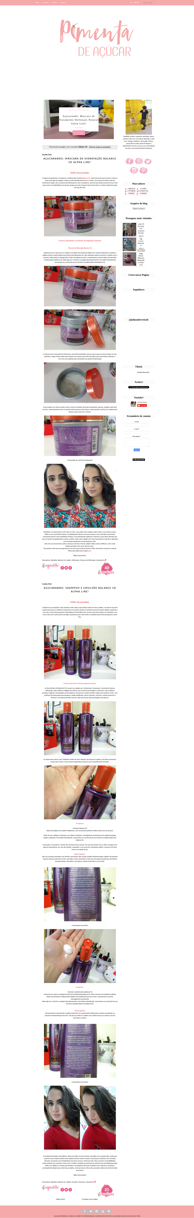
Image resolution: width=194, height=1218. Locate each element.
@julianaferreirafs (143, 372)
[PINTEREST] (109, 1211)
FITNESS (62, 2)
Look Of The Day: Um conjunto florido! (141, 228)
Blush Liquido (79, 110)
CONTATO (46, 2)
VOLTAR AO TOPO (134, 1216)
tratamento (100, 560)
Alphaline (54, 560)
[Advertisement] (69, 78)
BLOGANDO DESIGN (120, 1216)
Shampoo (81, 1182)
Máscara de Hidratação (87, 560)
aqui (89, 551)
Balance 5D (86, 178)
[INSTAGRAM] (97, 1211)
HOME (37, 2)
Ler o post (78, 133)
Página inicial (60, 1199)
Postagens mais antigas (90, 1199)
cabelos (68, 560)
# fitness (131, 191)
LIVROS (54, 2)
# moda (131, 193)
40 (107, 567)
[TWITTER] (91, 1211)
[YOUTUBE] (103, 1211)
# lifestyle (143, 191)
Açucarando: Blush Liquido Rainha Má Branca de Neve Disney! (79, 120)
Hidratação (75, 560)
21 (107, 1189)
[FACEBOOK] (85, 1211)
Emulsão (75, 1182)
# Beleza (131, 189)
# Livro (143, 189)
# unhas (143, 193)
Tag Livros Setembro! (141, 242)
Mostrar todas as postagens (100, 147)
